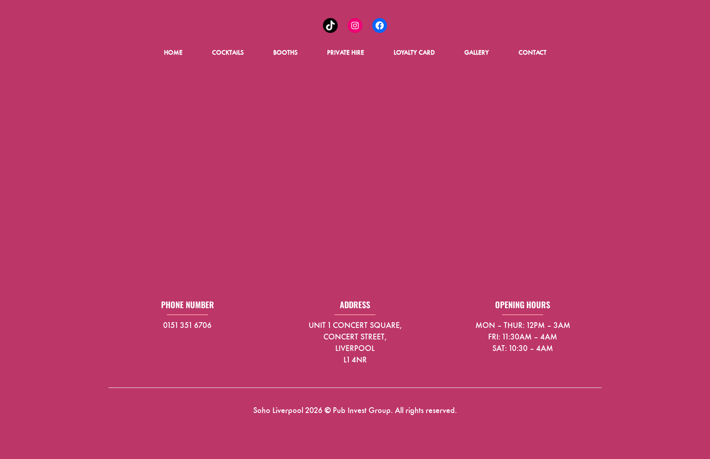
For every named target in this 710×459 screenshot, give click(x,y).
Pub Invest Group (362, 410)
